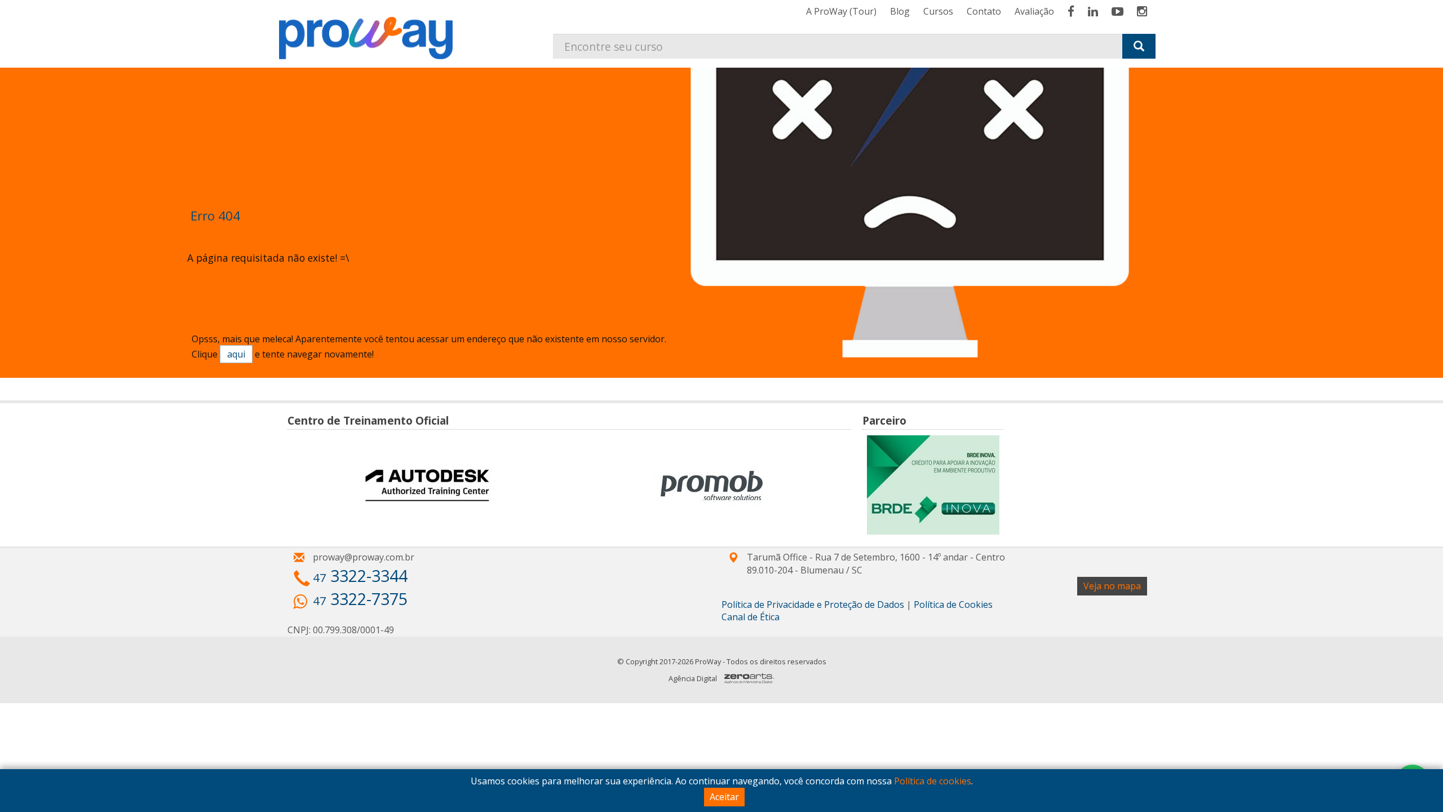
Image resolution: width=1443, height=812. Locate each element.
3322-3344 (360, 575)
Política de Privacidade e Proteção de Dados (813, 604)
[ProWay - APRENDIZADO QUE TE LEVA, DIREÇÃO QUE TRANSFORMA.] (371, 29)
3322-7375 (360, 599)
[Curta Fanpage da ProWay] (1071, 11)
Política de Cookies (953, 604)
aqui (236, 354)
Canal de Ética (751, 617)
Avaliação (1034, 11)
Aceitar (724, 797)
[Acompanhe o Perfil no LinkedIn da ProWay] (1093, 11)
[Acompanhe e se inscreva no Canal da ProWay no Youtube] (1117, 11)
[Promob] (711, 485)
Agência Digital (693, 678)
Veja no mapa (1112, 586)
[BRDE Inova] (933, 485)
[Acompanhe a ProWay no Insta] (1142, 11)
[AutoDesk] (427, 485)
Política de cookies (932, 781)
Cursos (938, 11)
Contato (984, 11)
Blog (900, 11)
